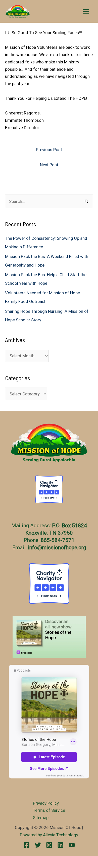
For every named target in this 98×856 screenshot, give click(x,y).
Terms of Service (49, 810)
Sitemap (40, 817)
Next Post (49, 164)
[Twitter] (38, 845)
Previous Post (49, 149)
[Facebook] (26, 845)
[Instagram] (49, 845)
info (32, 547)
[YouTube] (72, 845)
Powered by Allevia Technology (49, 834)
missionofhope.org (64, 547)
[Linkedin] (60, 845)
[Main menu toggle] (86, 11)
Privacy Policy (46, 803)
